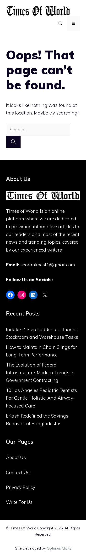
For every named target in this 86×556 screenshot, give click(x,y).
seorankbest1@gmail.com (47, 265)
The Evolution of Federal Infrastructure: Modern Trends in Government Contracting (40, 372)
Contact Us (17, 472)
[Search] (13, 142)
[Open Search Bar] (60, 23)
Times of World (22, 211)
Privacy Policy (20, 487)
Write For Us (19, 502)
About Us (16, 457)
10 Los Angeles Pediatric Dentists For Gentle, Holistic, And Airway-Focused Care (41, 398)
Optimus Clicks (59, 548)
